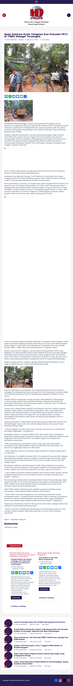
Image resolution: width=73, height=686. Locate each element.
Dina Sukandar (11, 40)
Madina (21, 40)
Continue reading (18, 606)
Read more (16, 597)
